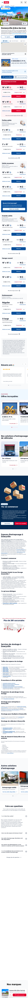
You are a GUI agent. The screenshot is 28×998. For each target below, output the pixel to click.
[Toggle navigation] (2, 2)
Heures (23, 41)
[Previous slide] (2, 62)
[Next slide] (25, 62)
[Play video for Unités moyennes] (25, 167)
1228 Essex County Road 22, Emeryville (17, 992)
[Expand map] (25, 44)
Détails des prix (23, 89)
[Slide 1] (13, 65)
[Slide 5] (18, 65)
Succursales (7, 5)
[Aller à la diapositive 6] (17, 427)
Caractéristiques (14, 41)
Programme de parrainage (8, 688)
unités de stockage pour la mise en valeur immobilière (12, 709)
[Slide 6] (19, 65)
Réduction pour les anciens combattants (11, 684)
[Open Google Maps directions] (25, 54)
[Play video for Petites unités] (25, 125)
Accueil (2, 5)
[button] (10, 87)
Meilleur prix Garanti (6, 96)
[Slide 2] (14, 65)
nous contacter (10, 753)
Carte (6, 41)
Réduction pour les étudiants (8, 685)
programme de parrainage (9, 699)
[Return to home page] (6, 2)
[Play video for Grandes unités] (25, 220)
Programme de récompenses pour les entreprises (12, 686)
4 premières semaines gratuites (9, 683)
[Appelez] (10, 995)
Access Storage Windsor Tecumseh (19, 33)
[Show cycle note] (25, 71)
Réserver (18, 96)
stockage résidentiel (20, 549)
